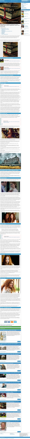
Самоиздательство (24, 5)
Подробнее (19, 341)
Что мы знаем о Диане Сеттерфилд (5, 28)
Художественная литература (2, 361)
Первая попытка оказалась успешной (5, 29)
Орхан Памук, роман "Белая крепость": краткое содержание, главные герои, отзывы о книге (10, 373)
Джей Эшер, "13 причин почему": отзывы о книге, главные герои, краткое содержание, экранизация (12, 68)
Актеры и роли (3, 33)
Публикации (23, 6)
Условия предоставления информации (4, 438)
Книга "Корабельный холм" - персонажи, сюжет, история (8, 330)
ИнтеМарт (2, 0)
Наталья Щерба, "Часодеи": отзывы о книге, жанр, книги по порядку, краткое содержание (10, 382)
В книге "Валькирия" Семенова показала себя (6, 363)
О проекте (1, 433)
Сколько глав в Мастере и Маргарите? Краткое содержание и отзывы (11, 86)
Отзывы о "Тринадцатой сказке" (5, 34)
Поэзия (22, 4)
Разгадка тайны (3, 32)
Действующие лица (3, 30)
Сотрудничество (11, 433)
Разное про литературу (24, 8)
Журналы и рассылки (24, 7)
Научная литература (24, 3)
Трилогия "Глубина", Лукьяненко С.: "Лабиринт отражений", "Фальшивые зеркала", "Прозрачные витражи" (8, 392)
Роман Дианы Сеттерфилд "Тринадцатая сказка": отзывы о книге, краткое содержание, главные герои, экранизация (9, 401)
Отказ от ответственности (11, 438)
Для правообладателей (12, 434)
